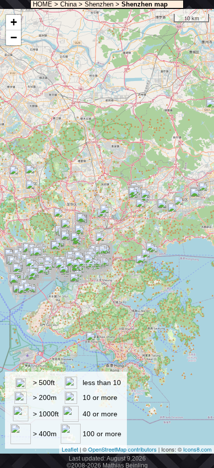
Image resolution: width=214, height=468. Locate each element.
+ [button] (13, 22)
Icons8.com (197, 449)
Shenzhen (99, 4)
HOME (41, 4)
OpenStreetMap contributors (122, 449)
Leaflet (70, 449)
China (68, 4)
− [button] (13, 37)
